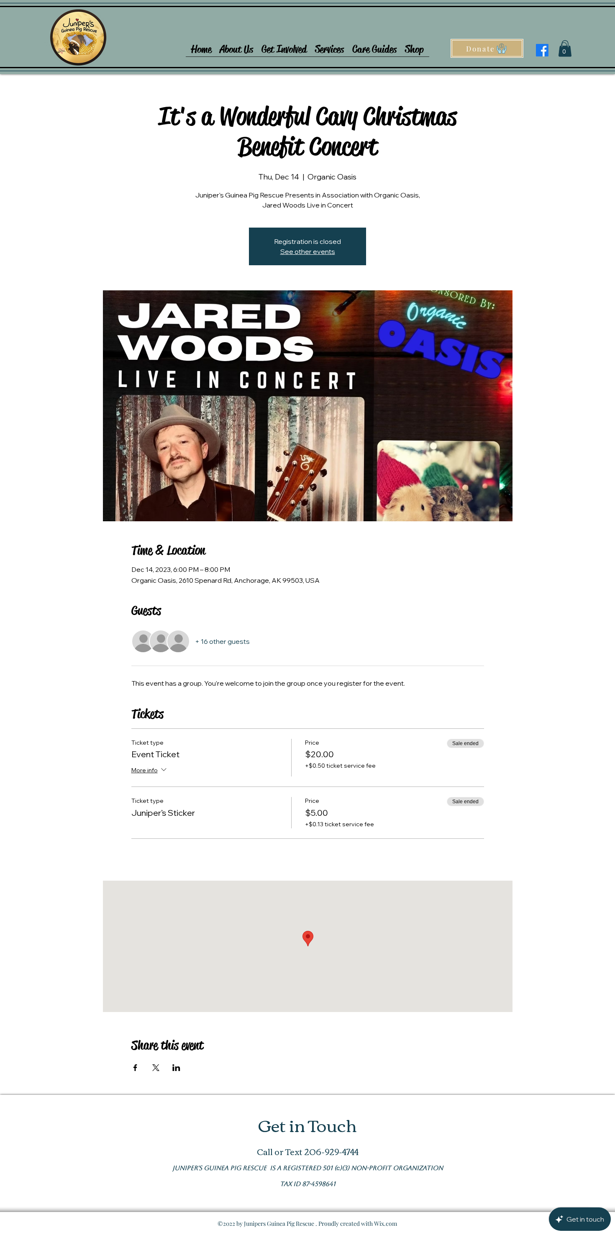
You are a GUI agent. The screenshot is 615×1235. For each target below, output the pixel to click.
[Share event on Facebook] (135, 1067)
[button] (236, 46)
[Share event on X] (156, 1067)
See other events (307, 251)
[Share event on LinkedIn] (176, 1067)
